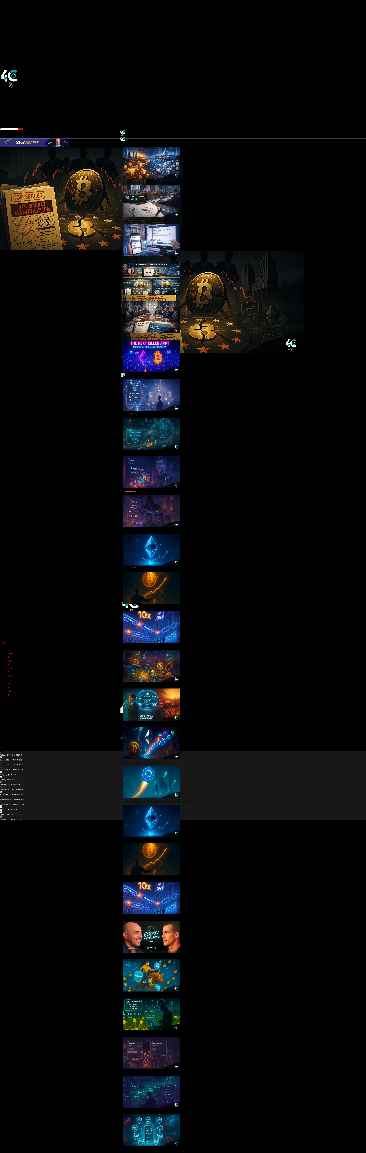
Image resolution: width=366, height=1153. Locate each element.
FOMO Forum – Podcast (12, 105)
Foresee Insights (9, 97)
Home (6, 91)
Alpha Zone (8, 102)
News (6, 94)
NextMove (7, 100)
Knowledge (7, 108)
